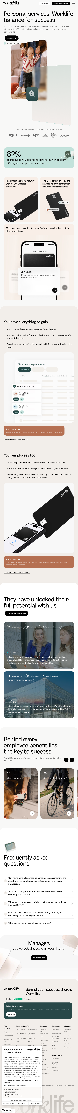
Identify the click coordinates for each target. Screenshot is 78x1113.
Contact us (67, 1035)
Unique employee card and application (8, 1034)
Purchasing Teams (43, 1060)
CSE (41, 1037)
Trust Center (59, 1085)
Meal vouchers (20, 1030)
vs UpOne (55, 1067)
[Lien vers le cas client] (39, 645)
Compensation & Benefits (44, 1069)
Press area (67, 1047)
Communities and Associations (44, 1031)
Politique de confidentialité (47, 1085)
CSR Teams (43, 1056)
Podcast (54, 1048)
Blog (53, 1045)
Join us (66, 1043)
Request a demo (67, 1039)
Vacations (31, 1045)
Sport (17, 1045)
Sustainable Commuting (31, 1034)
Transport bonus (21, 1038)
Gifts (17, 1042)
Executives (43, 1064)
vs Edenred (55, 1058)
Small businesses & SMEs (44, 1050)
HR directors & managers (44, 1074)
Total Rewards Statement (8, 1045)
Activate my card (68, 1030)
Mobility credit (32, 1038)
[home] (11, 3)
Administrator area (8, 1040)
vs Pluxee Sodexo (55, 1063)
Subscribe (11, 1014)
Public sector (44, 1040)
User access (44, 3)
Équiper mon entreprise (61, 3)
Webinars (55, 1042)
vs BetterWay (56, 1071)
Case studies (56, 1030)
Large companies (43, 1044)
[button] (73, 3)
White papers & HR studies (56, 1037)
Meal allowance (32, 1030)
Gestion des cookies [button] (69, 1085)
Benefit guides (56, 1033)
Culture (30, 1042)
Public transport (21, 1033)
